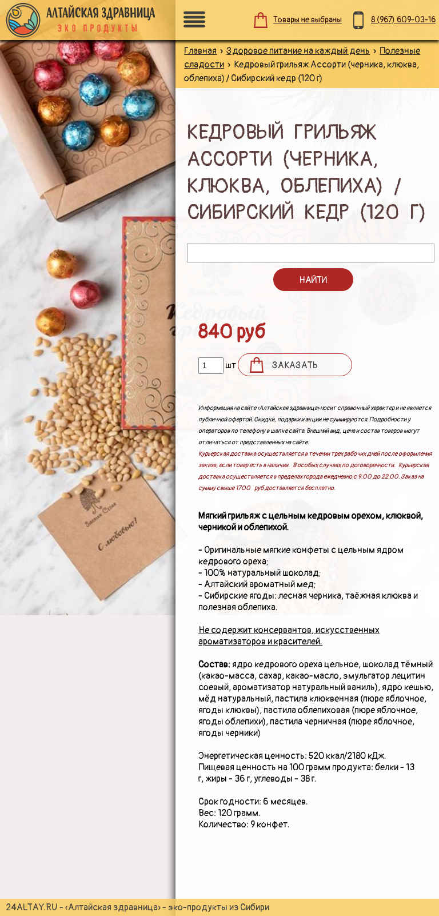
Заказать (295, 365)
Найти (313, 280)
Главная (200, 51)
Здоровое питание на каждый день (298, 51)
